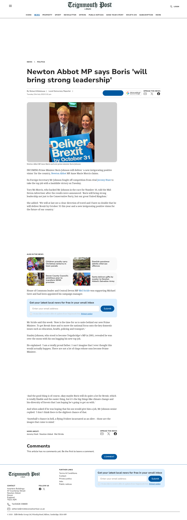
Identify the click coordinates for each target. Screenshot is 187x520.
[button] (10, 6)
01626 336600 (21, 504)
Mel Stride (84, 290)
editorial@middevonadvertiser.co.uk (28, 509)
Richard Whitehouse (37, 91)
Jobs (61, 481)
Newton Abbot (58, 173)
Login (176, 7)
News (29, 62)
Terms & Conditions (68, 473)
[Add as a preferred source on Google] (133, 93)
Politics (41, 62)
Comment (109, 456)
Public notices (65, 484)
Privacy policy (65, 478)
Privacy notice (86, 314)
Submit (107, 308)
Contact (62, 476)
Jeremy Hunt (104, 180)
